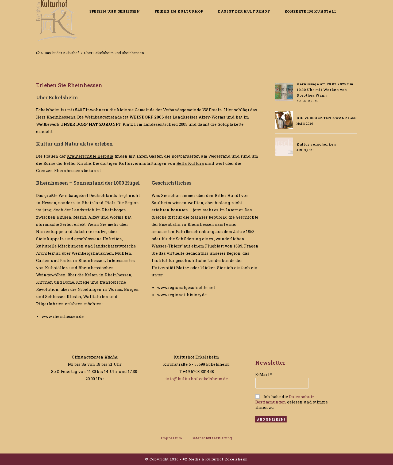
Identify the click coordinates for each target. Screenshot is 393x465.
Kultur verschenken (316, 144)
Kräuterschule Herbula (90, 156)
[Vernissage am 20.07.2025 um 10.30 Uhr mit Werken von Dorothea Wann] (284, 92)
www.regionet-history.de (182, 294)
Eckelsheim (48, 109)
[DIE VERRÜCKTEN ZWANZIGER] (284, 120)
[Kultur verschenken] (284, 147)
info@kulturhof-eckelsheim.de (196, 378)
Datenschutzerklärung (211, 438)
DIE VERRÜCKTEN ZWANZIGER (326, 117)
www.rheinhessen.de (62, 316)
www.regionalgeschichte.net (186, 287)
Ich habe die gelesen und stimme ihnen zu (291, 402)
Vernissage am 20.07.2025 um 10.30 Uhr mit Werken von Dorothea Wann (324, 90)
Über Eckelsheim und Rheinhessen (114, 52)
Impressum (171, 438)
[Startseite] (38, 52)
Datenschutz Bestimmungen (284, 399)
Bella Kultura (190, 163)
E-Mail (263, 374)
